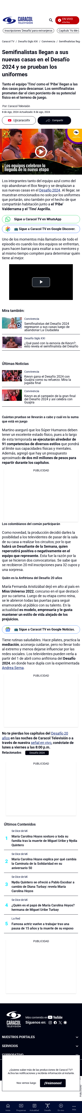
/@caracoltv (21, 120)
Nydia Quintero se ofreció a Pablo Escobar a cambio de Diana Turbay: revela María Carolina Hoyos (43, 886)
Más (74, 1109)
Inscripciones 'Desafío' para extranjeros (28, 30)
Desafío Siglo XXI (28, 41)
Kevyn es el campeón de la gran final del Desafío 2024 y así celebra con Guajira (50, 399)
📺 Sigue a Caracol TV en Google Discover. (44, 229)
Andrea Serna (13, 668)
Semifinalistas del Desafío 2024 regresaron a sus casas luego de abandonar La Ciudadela (46, 327)
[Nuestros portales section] (77, 1037)
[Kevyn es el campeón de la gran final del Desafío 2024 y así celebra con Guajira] (12, 395)
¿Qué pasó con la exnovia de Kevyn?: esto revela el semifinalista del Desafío (51, 344)
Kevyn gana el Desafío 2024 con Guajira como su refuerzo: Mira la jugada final (47, 380)
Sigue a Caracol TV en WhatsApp (37, 219)
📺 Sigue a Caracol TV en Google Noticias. (44, 629)
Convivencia (48, 41)
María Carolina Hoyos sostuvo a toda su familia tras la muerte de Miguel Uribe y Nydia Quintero (44, 841)
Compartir (57, 120)
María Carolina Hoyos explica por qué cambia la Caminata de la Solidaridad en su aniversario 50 (44, 863)
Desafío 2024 (49, 190)
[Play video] (41, 152)
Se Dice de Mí (19, 831)
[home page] (18, 20)
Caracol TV (8, 41)
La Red (16, 918)
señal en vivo (41, 743)
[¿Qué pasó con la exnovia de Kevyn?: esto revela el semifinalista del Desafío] (12, 342)
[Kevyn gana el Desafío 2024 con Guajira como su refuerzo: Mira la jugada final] (12, 375)
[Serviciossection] (77, 1046)
